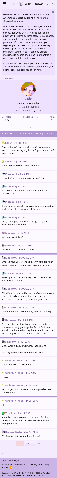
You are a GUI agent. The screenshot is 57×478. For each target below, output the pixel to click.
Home (5, 467)
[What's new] (47, 3)
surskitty (10, 341)
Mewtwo (10, 232)
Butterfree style (11, 460)
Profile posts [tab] (8, 133)
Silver (8, 142)
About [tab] (50, 133)
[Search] (53, 3)
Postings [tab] (39, 133)
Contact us (7, 464)
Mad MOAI (11, 257)
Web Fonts (20, 475)
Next (29, 443)
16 (52, 120)
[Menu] (4, 4)
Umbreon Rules (14, 360)
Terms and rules (21, 464)
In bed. (37, 103)
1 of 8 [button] (20, 443)
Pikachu (9, 173)
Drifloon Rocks (13, 431)
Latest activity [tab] (25, 133)
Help (47, 464)
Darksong (10, 319)
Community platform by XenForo (26, 473)
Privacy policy (37, 464)
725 (6, 120)
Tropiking (10, 413)
